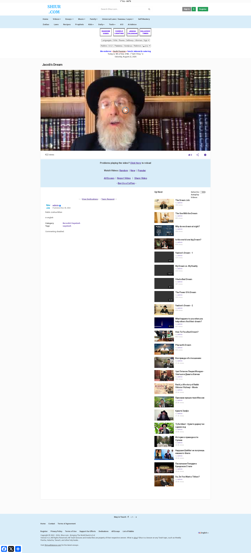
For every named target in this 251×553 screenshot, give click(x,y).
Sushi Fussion (119, 51)
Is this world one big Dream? (188, 239)
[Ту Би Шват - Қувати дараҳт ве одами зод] (164, 428)
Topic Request (107, 199)
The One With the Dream (186, 213)
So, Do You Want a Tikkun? (187, 477)
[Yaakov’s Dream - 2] (164, 309)
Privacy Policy (56, 531)
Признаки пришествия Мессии (189, 398)
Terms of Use (71, 531)
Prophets (79, 24)
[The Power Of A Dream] (164, 296)
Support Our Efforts (87, 531)
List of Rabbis (128, 531)
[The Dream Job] (164, 204)
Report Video (124, 178)
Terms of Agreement (67, 524)
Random (123, 170)
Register (203, 9)
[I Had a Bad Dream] (164, 283)
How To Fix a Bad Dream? (187, 332)
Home (45, 19)
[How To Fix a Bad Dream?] (164, 336)
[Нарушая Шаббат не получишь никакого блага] (164, 454)
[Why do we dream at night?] (164, 230)
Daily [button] (100, 24)
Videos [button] (56, 19)
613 (121, 24)
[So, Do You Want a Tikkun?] (164, 480)
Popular (142, 170)
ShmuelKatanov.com (53, 545)
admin (56, 205)
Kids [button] (90, 24)
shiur (136, 538)
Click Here (135, 163)
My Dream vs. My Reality (186, 266)
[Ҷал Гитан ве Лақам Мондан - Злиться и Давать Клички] (164, 375)
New (132, 170)
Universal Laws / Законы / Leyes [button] (117, 19)
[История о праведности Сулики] (164, 441)
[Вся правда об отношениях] (164, 362)
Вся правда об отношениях (188, 358)
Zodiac (46, 24)
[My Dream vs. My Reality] (164, 270)
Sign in (187, 9)
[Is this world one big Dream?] (164, 243)
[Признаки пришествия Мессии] (164, 401)
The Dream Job (182, 200)
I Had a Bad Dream (183, 279)
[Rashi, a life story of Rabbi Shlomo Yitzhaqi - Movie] (164, 388)
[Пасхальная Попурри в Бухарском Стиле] (164, 467)
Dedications (104, 531)
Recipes (67, 24)
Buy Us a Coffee (126, 183)
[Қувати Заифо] (164, 415)
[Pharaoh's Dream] (164, 349)
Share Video (140, 178)
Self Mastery (144, 19)
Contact (51, 524)
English (204, 533)
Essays (68, 19)
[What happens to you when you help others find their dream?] (164, 322)
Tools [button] (111, 24)
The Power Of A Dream (185, 292)
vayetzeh (67, 226)
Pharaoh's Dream (183, 345)
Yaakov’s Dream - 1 (184, 253)
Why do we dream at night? (187, 226)
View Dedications (90, 199)
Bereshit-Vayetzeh (71, 223)
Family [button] (93, 19)
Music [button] (81, 19)
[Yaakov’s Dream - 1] (164, 257)
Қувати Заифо (182, 411)
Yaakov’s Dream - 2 (184, 305)
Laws (56, 24)
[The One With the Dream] (164, 217)
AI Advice (132, 24)
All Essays (109, 178)
